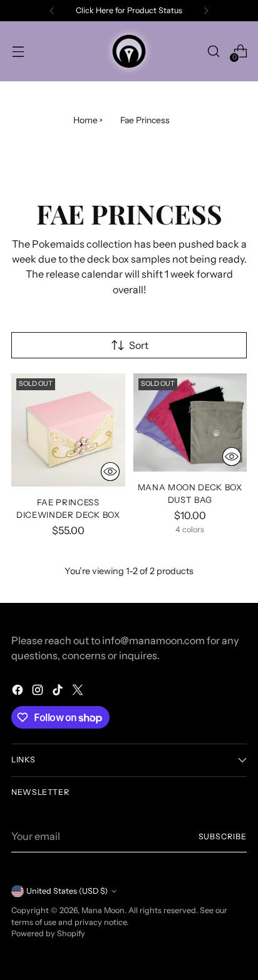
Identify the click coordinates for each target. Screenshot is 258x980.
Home (85, 120)
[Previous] (52, 10)
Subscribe (223, 836)
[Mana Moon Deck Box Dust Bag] (190, 422)
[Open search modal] (213, 51)
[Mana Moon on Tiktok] (58, 692)
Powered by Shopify (48, 933)
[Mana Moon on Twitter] (78, 692)
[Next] (206, 10)
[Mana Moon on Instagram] (38, 692)
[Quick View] (110, 472)
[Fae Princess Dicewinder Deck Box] (68, 430)
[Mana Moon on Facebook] (18, 692)
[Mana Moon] (129, 51)
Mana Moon (103, 910)
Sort (138, 345)
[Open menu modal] (18, 51)
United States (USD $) (67, 891)
